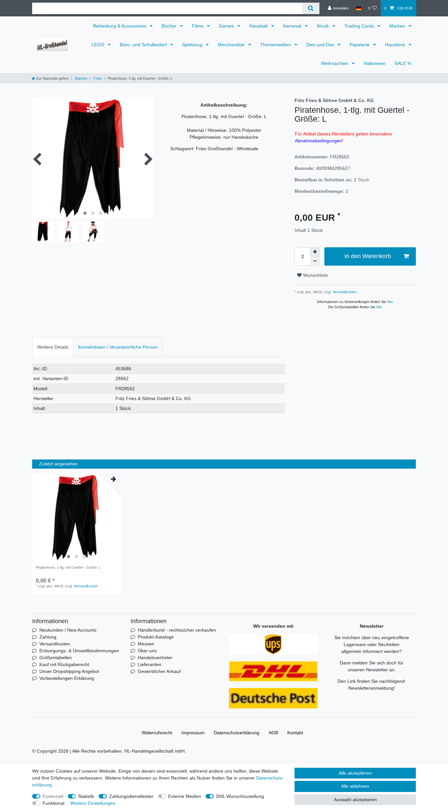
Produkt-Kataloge (156, 636)
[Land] (358, 8)
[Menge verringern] (314, 261)
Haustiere (395, 44)
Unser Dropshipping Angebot (69, 671)
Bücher (170, 26)
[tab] (52, 346)
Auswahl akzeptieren (355, 799)
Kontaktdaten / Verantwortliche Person (117, 347)
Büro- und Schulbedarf (144, 44)
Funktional (53, 803)
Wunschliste (315, 275)
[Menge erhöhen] (314, 251)
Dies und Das (321, 44)
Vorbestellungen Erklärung (66, 678)
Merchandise (232, 44)
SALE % (403, 63)
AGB (273, 732)
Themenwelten (276, 44)
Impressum (193, 732)
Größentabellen (55, 657)
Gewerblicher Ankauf (159, 671)
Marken (397, 26)
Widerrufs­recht (157, 732)
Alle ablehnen (355, 786)
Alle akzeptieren (355, 773)
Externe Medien (184, 796)
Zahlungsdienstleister (131, 796)
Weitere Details (53, 347)
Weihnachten (335, 63)
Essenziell (53, 796)
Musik (323, 26)
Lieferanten (149, 664)
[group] (76, 517)
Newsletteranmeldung (371, 688)
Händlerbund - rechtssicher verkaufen (177, 630)
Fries (97, 78)
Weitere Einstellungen (92, 803)
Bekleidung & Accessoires (120, 26)
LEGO (99, 44)
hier (390, 302)
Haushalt (259, 26)
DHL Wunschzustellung (240, 796)
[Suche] (310, 8)
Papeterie (360, 44)
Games (227, 26)
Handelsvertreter (155, 657)
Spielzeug (193, 44)
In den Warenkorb (367, 256)
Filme (198, 26)
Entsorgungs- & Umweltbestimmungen (79, 650)
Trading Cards (359, 26)
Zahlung (47, 636)
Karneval (293, 26)
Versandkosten (344, 292)
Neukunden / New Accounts (67, 630)
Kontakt (295, 732)
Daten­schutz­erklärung (236, 732)
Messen (146, 643)
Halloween (374, 63)
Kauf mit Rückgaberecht (64, 664)
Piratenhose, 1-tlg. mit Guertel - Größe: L (68, 567)
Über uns (147, 650)
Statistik (86, 796)
